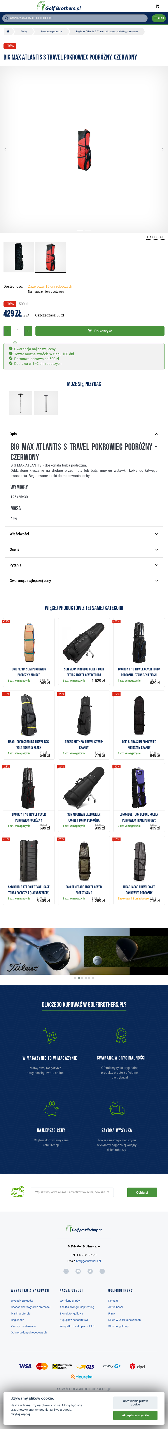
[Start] (9, 31)
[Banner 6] (93, 978)
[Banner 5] (89, 978)
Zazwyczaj (50, 286)
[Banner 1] (75, 978)
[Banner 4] (86, 978)
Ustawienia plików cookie (135, 1402)
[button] (9, 149)
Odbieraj (142, 1192)
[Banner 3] (82, 978)
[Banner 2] (79, 978)
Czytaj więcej (20, 1414)
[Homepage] (59, 6)
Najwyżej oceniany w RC (81, 1389)
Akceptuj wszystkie (135, 1415)
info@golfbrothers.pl (88, 1261)
